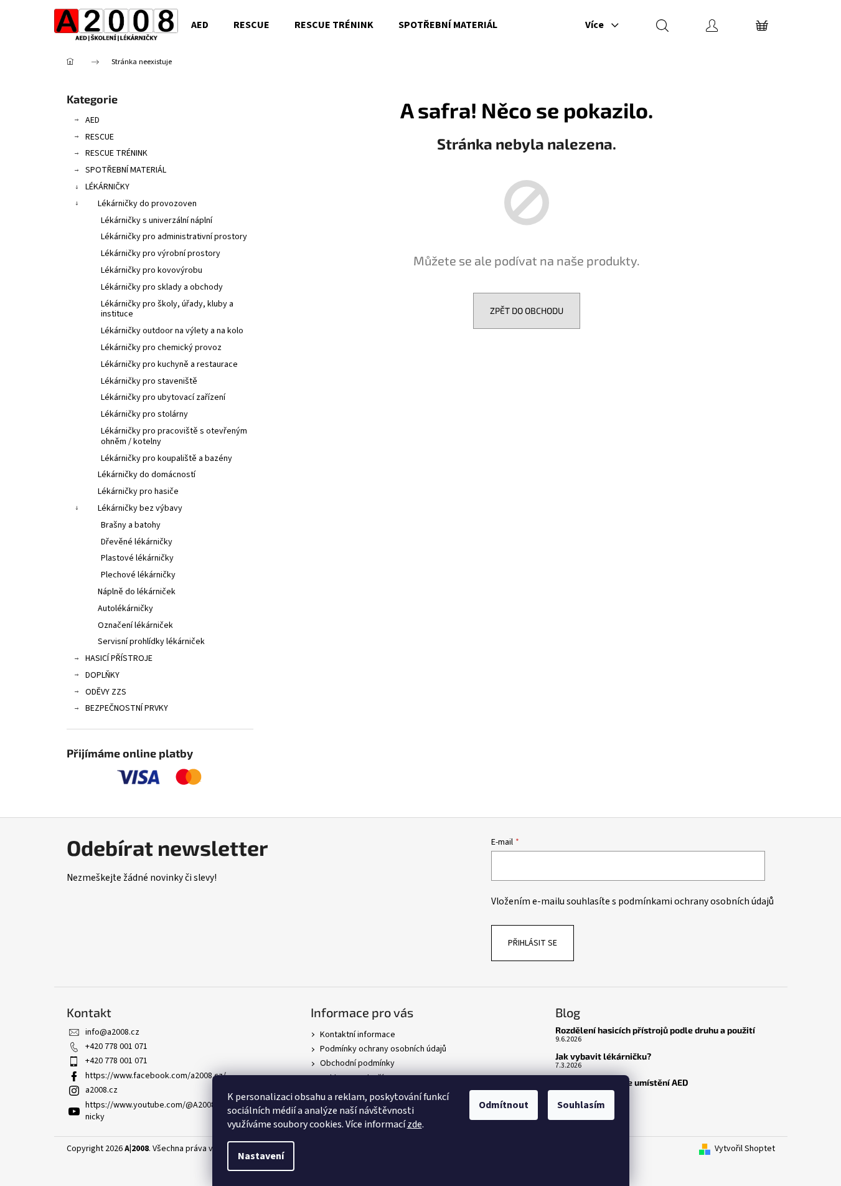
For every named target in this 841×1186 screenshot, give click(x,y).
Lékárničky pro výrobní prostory (160, 253)
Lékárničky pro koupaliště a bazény (166, 458)
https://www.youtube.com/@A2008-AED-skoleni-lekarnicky (184, 1111)
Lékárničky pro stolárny (144, 414)
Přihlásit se (532, 943)
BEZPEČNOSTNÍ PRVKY (126, 708)
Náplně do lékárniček (137, 592)
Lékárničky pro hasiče (138, 491)
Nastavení (261, 1156)
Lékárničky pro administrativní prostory (174, 236)
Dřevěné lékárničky (136, 542)
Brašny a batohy (131, 525)
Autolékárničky (125, 608)
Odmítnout (504, 1105)
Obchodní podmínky (357, 1063)
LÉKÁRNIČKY (107, 187)
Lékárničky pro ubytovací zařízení (163, 397)
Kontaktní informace (357, 1034)
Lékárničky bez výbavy (140, 508)
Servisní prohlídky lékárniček (151, 641)
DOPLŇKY (102, 675)
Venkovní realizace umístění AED (621, 1082)
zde (414, 1124)
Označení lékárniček (135, 625)
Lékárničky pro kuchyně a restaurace (169, 364)
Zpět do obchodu (526, 310)
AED (92, 120)
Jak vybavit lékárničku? (603, 1056)
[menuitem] (200, 25)
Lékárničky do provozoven (147, 203)
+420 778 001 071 (116, 1046)
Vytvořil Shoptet (745, 1149)
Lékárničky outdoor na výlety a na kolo (172, 331)
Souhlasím (581, 1105)
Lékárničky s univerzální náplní (156, 220)
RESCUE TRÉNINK (116, 153)
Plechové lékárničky (138, 575)
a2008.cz (101, 1090)
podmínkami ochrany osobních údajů (696, 901)
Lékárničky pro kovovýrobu (151, 270)
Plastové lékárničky (137, 558)
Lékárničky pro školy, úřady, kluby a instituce (167, 309)
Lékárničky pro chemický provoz (161, 347)
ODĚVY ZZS (105, 692)
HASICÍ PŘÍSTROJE (119, 658)
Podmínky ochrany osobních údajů (383, 1049)
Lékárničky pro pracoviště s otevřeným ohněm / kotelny (174, 436)
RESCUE (99, 137)
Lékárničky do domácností (146, 474)
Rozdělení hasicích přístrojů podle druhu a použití (655, 1030)
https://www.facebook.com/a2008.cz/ (155, 1076)
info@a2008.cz (112, 1032)
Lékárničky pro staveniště (149, 381)
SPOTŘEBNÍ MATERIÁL (125, 170)
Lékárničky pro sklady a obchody (162, 287)
